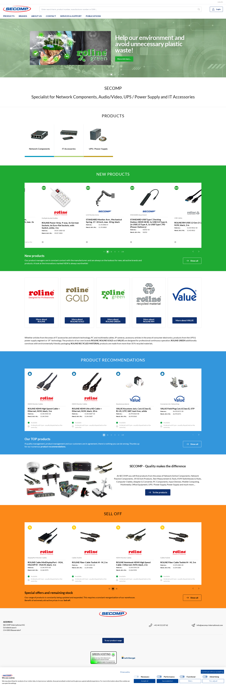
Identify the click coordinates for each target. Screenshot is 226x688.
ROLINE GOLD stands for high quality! (154, 44)
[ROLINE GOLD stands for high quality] (77, 294)
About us (36, 16)
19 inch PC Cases (33, 404)
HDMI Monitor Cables (123, 558)
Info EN (220, 2)
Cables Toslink (77, 558)
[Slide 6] (115, 74)
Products (9, 16)
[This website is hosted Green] (104, 657)
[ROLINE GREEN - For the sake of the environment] (113, 294)
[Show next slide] (198, 251)
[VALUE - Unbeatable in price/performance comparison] (184, 294)
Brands (23, 16)
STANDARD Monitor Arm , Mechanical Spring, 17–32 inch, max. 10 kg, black (90, 220)
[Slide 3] (104, 74)
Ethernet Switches (166, 404)
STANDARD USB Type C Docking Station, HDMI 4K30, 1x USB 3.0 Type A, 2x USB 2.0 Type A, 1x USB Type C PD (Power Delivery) (134, 223)
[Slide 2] (107, 252)
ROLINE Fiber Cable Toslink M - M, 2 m (90, 562)
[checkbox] (136, 676)
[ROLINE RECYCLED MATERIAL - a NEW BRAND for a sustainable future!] (149, 294)
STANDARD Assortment (124, 215)
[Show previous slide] (193, 251)
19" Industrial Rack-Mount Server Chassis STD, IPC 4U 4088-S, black (44, 409)
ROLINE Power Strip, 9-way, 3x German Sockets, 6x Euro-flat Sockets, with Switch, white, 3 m (46, 225)
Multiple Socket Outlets (36, 218)
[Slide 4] (107, 74)
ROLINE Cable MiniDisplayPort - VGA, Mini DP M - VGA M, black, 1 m (45, 563)
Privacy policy (125, 672)
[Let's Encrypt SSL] (128, 658)
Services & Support (71, 16)
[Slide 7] (118, 74)
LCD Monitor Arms (78, 215)
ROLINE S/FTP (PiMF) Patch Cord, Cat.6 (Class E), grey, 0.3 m (134, 409)
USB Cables (164, 218)
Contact (51, 16)
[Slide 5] (111, 74)
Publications (93, 16)
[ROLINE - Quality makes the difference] (41, 294)
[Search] (198, 9)
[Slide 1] (104, 252)
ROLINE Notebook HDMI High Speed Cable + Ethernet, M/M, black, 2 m (133, 563)
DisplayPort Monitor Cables (37, 558)
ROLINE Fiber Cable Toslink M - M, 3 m (178, 562)
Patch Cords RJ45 (78, 404)
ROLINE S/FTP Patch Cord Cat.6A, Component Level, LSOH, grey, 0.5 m (89, 409)
